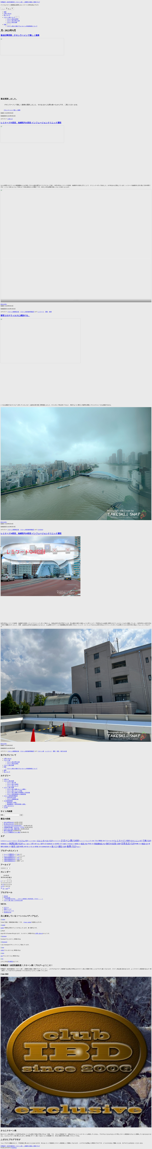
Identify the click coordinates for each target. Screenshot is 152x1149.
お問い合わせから (9, 806)
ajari (18, 854)
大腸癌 (65, 843)
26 (3, 886)
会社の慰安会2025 (9, 822)
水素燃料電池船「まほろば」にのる (14, 827)
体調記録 (16, 843)
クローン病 (41, 751)
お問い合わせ (7, 13)
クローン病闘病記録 (13, 311)
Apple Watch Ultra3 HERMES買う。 (13, 825)
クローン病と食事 (9, 787)
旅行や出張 (63, 751)
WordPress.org (7, 912)
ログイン (6, 907)
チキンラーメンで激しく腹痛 (12, 110)
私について (7, 15)
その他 (6, 807)
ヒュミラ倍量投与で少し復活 (12, 832)
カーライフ (56, 840)
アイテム (23, 841)
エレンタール (45, 841)
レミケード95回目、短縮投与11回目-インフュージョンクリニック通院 (31, 123)
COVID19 (40, 529)
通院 (46, 311)
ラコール (109, 841)
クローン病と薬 (11, 782)
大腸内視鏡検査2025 (9, 857)
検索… (2, 815)
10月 (6, 888)
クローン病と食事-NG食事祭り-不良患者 (18, 792)
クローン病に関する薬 (13, 20)
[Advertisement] (48, 83)
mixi (2, 956)
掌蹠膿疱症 (100, 844)
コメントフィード (9, 910)
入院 (33, 844)
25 (1, 886)
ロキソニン (136, 841)
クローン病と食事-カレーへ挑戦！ (16, 789)
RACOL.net (7, 897)
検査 (145, 844)
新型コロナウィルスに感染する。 (15, 315)
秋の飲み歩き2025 (9, 824)
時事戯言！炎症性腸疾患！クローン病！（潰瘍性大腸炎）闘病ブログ (20, 2)
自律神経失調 (46, 846)
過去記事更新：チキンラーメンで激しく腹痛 (20, 35)
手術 (91, 844)
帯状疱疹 (71, 843)
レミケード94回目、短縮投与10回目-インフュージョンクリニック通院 (31, 533)
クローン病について (9, 17)
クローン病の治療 (12, 22)
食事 (50, 311)
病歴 (5, 12)
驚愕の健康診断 (8, 830)
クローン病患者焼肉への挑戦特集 (16, 794)
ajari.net (6, 896)
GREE (2, 950)
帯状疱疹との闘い (12, 802)
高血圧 (79, 846)
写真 (38, 843)
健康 (28, 843)
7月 (3, 888)
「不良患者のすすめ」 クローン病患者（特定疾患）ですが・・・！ (23, 898)
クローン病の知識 (9, 781)
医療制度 (50, 843)
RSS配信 (10, 961)
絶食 (38, 846)
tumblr (2, 928)
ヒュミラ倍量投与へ (9, 854)
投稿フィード (7, 909)
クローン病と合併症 (12, 784)
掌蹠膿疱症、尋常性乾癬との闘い (16, 804)
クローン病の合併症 (12, 19)
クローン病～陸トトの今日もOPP (13, 900)
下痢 (147, 841)
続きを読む (4, 304)
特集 (5, 24)
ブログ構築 (99, 841)
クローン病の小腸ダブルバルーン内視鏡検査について (22, 26)
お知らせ (10, 119)
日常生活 (128, 843)
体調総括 (5, 844)
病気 (58, 751)
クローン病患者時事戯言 (27, 311)
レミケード (41, 311)
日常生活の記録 (11, 797)
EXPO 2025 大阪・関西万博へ (12, 829)
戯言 (84, 844)
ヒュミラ (90, 841)
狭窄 (15, 846)
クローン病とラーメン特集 (14, 791)
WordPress (14, 1147)
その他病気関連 (8, 801)
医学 (44, 844)
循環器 (78, 843)
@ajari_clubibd (27, 922)
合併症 (58, 844)
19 (3, 884)
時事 (138, 844)
